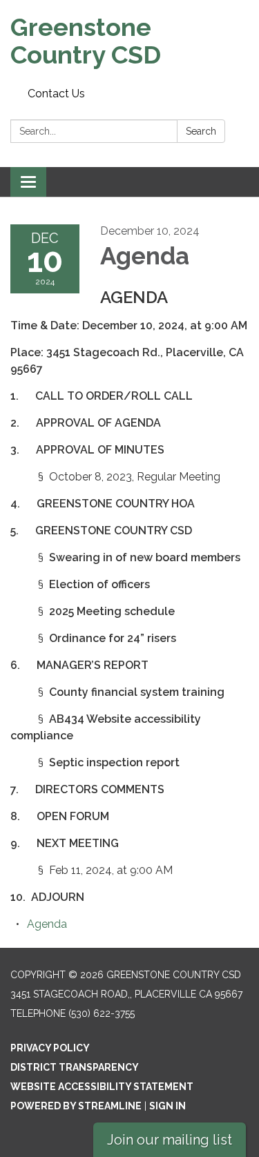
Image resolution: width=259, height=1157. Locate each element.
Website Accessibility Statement (101, 1086)
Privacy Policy (50, 1047)
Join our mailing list (169, 1139)
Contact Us (56, 93)
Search (201, 131)
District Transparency (74, 1067)
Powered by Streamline (76, 1105)
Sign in (167, 1105)
